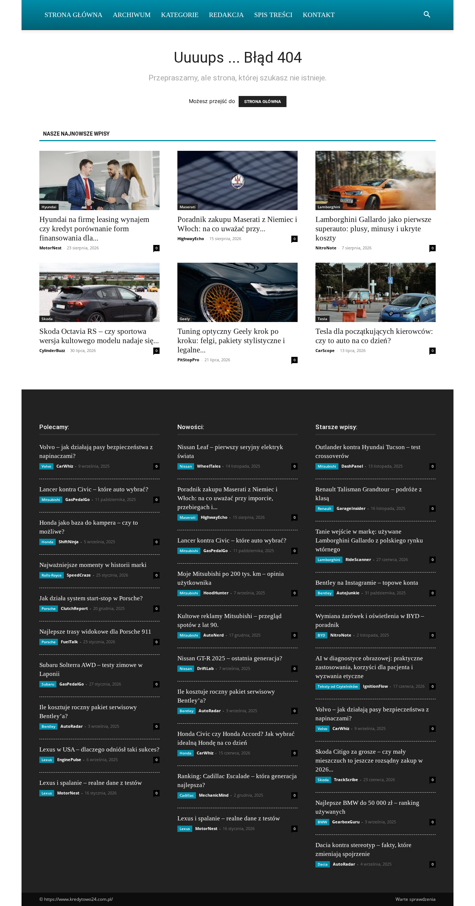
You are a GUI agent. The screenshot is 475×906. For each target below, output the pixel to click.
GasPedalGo (77, 499)
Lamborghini (329, 206)
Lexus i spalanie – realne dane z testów (90, 782)
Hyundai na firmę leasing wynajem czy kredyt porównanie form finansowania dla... (94, 228)
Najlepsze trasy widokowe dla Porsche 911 (95, 631)
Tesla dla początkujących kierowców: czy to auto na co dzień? (374, 336)
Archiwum (132, 15)
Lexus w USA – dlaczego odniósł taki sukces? (99, 749)
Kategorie (180, 15)
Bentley (48, 726)
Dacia (323, 864)
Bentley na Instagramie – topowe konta (366, 582)
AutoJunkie (348, 592)
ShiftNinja (69, 541)
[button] (427, 15)
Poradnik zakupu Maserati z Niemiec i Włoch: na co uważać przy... (237, 224)
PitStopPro (188, 359)
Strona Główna (73, 15)
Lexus (47, 759)
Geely (185, 318)
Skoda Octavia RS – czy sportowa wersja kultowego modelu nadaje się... (99, 336)
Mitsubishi (51, 499)
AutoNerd (213, 635)
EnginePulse (69, 759)
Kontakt (319, 15)
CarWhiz (64, 466)
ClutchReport (74, 608)
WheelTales (208, 466)
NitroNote (326, 247)
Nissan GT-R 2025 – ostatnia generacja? (229, 658)
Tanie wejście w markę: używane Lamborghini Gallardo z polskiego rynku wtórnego (369, 540)
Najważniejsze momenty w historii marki (93, 564)
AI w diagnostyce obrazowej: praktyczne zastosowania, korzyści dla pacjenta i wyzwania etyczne (369, 667)
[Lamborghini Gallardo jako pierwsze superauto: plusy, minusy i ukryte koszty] (375, 180)
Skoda (47, 318)
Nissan (186, 466)
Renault (324, 508)
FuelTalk (69, 641)
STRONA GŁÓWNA (262, 101)
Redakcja (226, 15)
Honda (47, 541)
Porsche (49, 608)
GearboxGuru (346, 821)
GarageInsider (351, 508)
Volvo (46, 466)
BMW (322, 821)
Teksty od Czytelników (338, 686)
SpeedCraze (79, 575)
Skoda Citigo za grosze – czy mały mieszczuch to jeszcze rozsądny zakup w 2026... (369, 760)
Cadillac (187, 795)
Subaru (48, 684)
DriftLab (205, 668)
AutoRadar (71, 726)
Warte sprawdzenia (416, 899)
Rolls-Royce (52, 575)
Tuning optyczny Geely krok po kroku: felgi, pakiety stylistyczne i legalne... (231, 340)
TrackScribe (346, 779)
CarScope (325, 350)
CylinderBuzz (52, 350)
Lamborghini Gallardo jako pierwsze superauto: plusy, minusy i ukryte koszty (373, 228)
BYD (321, 635)
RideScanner (358, 559)
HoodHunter (216, 592)
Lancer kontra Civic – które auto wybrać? (93, 489)
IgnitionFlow (375, 686)
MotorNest (50, 247)
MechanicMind (214, 795)
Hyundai (49, 206)
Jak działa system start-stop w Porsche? (91, 598)
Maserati (188, 206)
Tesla (322, 318)
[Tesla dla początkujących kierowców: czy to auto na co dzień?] (375, 292)
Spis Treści (273, 15)
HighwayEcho (190, 238)
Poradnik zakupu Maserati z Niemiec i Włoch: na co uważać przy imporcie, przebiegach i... (227, 498)
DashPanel (352, 466)
